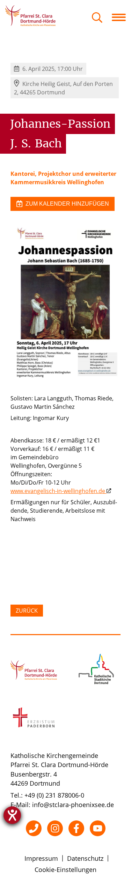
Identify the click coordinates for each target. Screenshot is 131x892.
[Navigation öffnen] (121, 17)
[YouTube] (97, 828)
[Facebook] (76, 828)
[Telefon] (34, 828)
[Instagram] (55, 828)
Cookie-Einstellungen (65, 869)
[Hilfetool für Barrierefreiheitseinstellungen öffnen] (12, 815)
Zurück (27, 610)
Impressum (41, 858)
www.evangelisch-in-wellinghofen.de (57, 491)
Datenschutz (85, 858)
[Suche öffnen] (97, 18)
